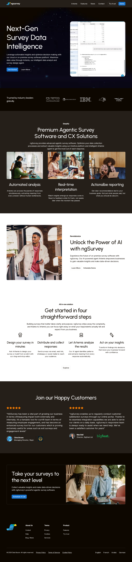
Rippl (31, 440)
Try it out (112, 4)
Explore (66, 368)
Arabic (114, 553)
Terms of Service (54, 552)
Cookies (47, 534)
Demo (122, 4)
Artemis (74, 4)
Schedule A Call (19, 497)
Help (27, 534)
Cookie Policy (67, 552)
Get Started (12, 70)
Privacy (46, 530)
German (122, 553)
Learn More (25, 70)
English (98, 553)
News (93, 4)
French (106, 553)
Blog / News (29, 538)
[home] (13, 3)
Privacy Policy (41, 552)
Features (84, 4)
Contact (101, 4)
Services (47, 538)
